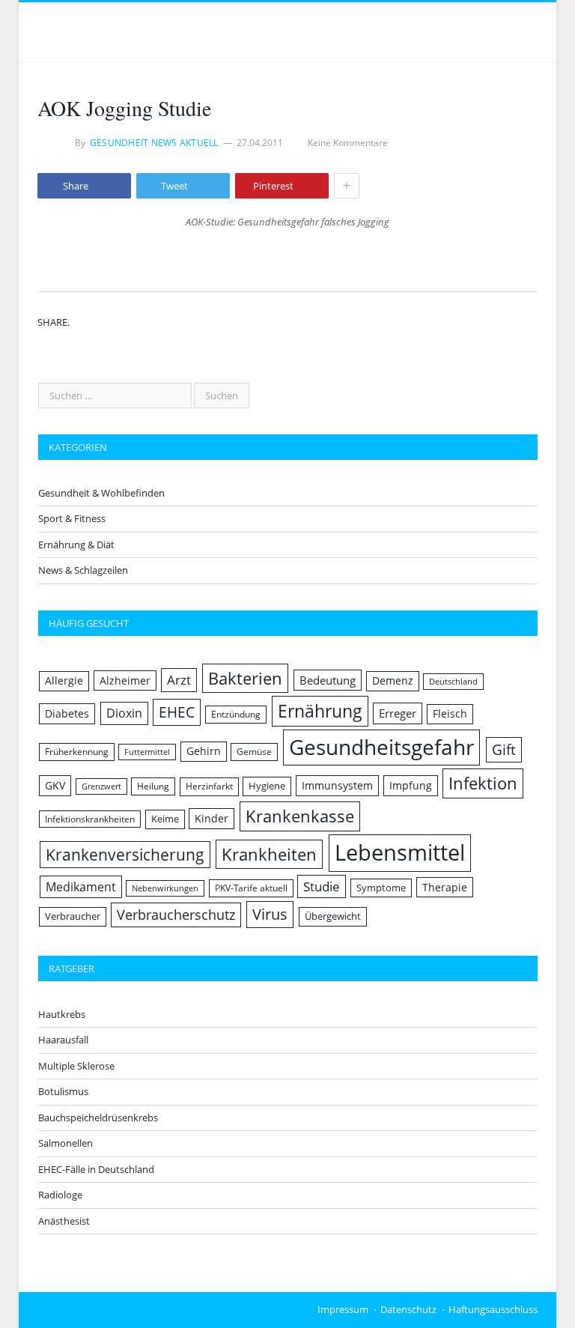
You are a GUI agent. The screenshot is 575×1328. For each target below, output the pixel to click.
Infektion (482, 783)
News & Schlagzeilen (83, 570)
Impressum (342, 1309)
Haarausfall (63, 1039)
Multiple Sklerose (76, 1066)
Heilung (153, 786)
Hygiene (267, 785)
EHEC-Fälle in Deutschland (96, 1169)
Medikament (81, 887)
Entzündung (236, 714)
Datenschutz (408, 1309)
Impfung (410, 785)
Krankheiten (269, 854)
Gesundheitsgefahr (381, 747)
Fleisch (450, 713)
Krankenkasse (300, 816)
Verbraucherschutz (176, 915)
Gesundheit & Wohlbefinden (101, 493)
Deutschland (453, 681)
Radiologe (60, 1194)
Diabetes (67, 713)
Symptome (381, 887)
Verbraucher (72, 916)
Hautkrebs (61, 1014)
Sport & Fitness (72, 518)
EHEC (177, 712)
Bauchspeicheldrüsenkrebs (98, 1117)
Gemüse (254, 751)
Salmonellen (65, 1143)
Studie (321, 886)
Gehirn (203, 751)
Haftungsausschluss (493, 1309)
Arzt (179, 679)
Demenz (392, 680)
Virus (270, 914)
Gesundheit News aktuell (154, 142)
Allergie (64, 680)
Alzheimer (125, 680)
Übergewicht (333, 916)
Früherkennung (77, 751)
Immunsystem (337, 785)
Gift (504, 749)
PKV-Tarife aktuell (251, 888)
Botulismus (63, 1091)
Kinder (211, 818)
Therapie (444, 887)
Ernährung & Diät (76, 544)
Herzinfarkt (209, 786)
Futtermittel (147, 752)
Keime (165, 818)
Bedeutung (327, 680)
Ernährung (320, 711)
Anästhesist (64, 1221)
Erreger (397, 713)
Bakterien (245, 678)
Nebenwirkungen (165, 888)
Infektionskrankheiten (90, 819)
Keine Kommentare (348, 142)
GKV (55, 785)
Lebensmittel (400, 852)
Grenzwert (101, 786)
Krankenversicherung (125, 854)
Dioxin (124, 713)
